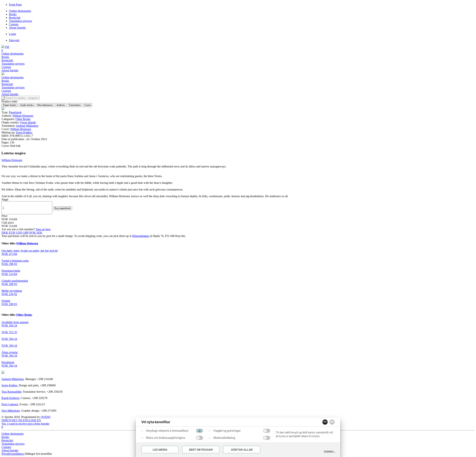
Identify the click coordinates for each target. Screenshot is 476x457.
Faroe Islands (28, 122)
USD (19, 232)
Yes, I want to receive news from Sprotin (25, 423)
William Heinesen (22, 115)
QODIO (46, 417)
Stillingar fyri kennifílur (38, 453)
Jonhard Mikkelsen (27, 125)
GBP (26, 232)
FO (325, 422)
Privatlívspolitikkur (13, 453)
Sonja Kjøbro (9, 385)
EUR (12, 232)
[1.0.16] (329, 451)
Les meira (160, 449)
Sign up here (43, 229)
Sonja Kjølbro (24, 132)
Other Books (22, 119)
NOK (33, 232)
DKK (5, 232)
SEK (39, 232)
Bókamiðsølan (140, 236)
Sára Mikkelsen (10, 410)
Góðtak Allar (242, 449)
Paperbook (15, 112)
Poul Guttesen (9, 404)
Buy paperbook (62, 208)
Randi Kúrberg (10, 398)
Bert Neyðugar (201, 449)
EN (332, 422)
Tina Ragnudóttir (11, 391)
